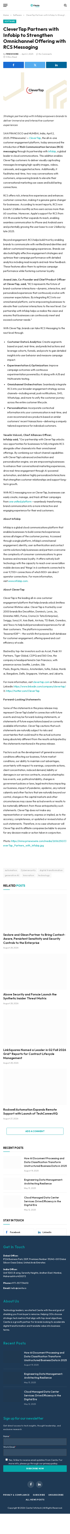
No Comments (45, 54)
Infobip (52, 151)
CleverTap (35, 138)
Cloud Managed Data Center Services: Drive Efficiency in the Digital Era (42, 1201)
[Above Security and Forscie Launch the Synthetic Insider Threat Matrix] (35, 972)
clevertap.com (41, 682)
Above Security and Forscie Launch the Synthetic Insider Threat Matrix (30, 996)
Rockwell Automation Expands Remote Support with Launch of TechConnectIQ (30, 1111)
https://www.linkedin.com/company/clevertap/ (40, 686)
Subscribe (39, 1495)
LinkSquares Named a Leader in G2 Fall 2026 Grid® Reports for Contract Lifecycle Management (34, 1054)
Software (10, 21)
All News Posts (35, 1499)
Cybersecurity (28, 870)
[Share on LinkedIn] (56, 65)
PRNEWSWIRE (12, 54)
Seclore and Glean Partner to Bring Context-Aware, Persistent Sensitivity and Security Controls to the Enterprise (34, 939)
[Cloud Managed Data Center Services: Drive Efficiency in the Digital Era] (12, 1201)
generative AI (12, 875)
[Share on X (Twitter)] (35, 65)
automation (11, 870)
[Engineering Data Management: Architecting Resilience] (12, 1184)
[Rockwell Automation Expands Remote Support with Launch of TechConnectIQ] (35, 1087)
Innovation (28, 875)
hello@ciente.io (18, 1288)
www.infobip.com (18, 581)
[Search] (65, 5)
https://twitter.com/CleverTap (23, 691)
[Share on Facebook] (13, 65)
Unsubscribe (56, 1495)
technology (44, 875)
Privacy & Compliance (16, 1495)
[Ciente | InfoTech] (35, 5)
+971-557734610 (19, 1283)
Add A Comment (35, 1131)
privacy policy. (50, 1463)
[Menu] (5, 5)
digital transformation (51, 870)
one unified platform (20, 501)
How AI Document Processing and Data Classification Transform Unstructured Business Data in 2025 (45, 1162)
